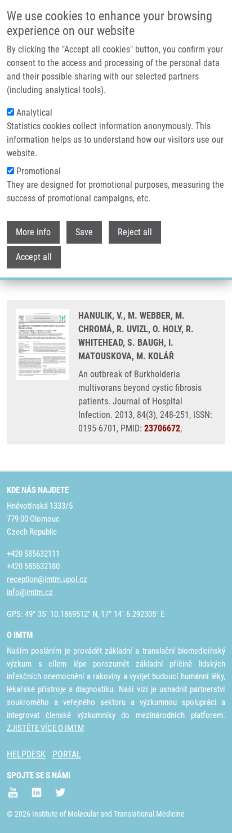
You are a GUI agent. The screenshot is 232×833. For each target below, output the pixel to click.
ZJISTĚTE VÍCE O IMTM (45, 728)
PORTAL (66, 754)
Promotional (38, 171)
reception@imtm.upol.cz (47, 579)
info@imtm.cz (30, 592)
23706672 (162, 428)
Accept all (34, 257)
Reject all (135, 232)
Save (84, 232)
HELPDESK (26, 754)
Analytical (34, 112)
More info (33, 232)
